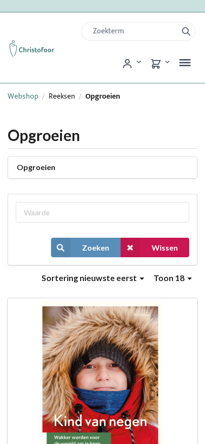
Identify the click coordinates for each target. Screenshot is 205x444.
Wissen (165, 247)
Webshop (23, 96)
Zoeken (95, 247)
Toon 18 (170, 278)
